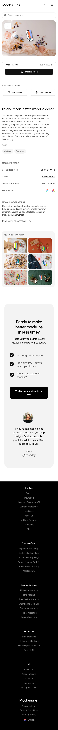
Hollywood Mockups (29, 641)
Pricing (29, 493)
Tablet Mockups (29, 613)
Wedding (7, 151)
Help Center (29, 669)
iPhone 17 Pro (48, 177)
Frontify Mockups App (29, 566)
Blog (29, 529)
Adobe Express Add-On (29, 562)
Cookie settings (29, 706)
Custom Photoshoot (29, 506)
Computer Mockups (29, 608)
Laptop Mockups (29, 617)
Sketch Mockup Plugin (29, 553)
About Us (29, 515)
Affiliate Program (29, 520)
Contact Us (29, 683)
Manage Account (29, 687)
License (29, 678)
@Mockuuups (32, 436)
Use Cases (29, 511)
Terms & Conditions (29, 710)
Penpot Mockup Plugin (29, 557)
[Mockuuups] (21, 5)
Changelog (29, 524)
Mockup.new (29, 571)
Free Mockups (29, 636)
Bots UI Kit (29, 650)
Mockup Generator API (29, 502)
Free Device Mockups (29, 599)
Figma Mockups (29, 595)
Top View (20, 151)
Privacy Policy (29, 714)
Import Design (31, 72)
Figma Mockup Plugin (29, 548)
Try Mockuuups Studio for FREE (29, 393)
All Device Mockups (29, 590)
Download (29, 498)
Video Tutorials (29, 674)
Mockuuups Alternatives (29, 645)
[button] (44, 5)
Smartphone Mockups (29, 604)
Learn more (18, 215)
